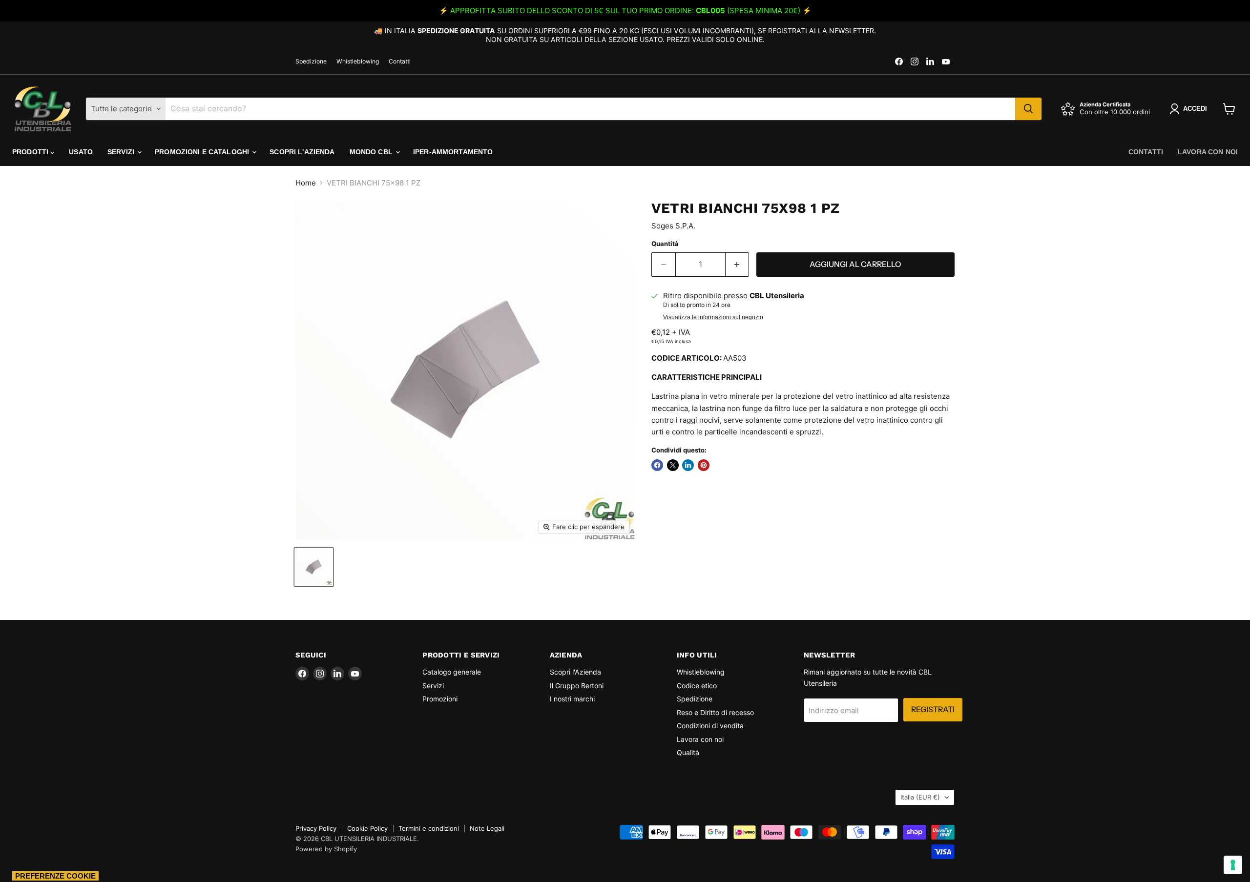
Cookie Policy (367, 828)
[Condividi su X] (673, 465)
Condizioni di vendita (710, 725)
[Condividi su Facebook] (657, 465)
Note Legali (487, 828)
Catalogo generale (451, 672)
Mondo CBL (372, 152)
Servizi (121, 152)
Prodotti (31, 152)
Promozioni (440, 699)
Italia (920, 797)
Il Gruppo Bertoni (577, 685)
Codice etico (697, 685)
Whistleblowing (357, 61)
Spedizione (311, 61)
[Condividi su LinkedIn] (688, 465)
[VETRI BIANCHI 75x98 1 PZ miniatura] (313, 567)
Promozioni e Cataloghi (203, 152)
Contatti (400, 61)
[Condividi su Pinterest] (703, 465)
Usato (81, 152)
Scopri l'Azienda (302, 152)
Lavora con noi (1208, 152)
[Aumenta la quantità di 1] (738, 264)
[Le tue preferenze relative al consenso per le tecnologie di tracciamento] (1233, 865)
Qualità (688, 752)
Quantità (665, 243)
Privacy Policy (315, 828)
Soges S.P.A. (673, 225)
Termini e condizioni (428, 828)
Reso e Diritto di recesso (715, 712)
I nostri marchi (572, 699)
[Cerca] (1028, 109)
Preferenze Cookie (55, 876)
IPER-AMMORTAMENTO (453, 152)
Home (305, 183)
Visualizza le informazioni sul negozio (713, 317)
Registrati (933, 709)
